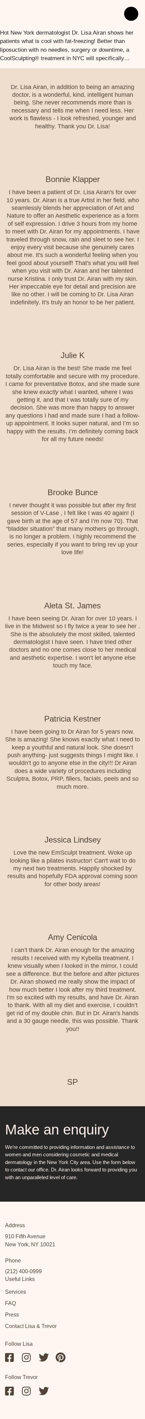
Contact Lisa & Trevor (31, 1326)
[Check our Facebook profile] (10, 1357)
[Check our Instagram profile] (27, 1357)
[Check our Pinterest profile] (61, 1357)
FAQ (10, 1303)
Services (15, 1292)
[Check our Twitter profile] (44, 1357)
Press (12, 1315)
